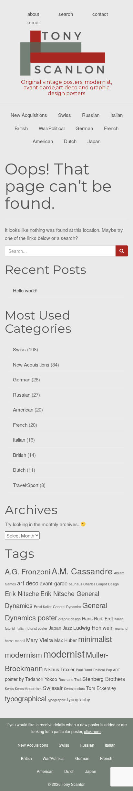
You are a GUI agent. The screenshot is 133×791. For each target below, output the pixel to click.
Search (65, 13)
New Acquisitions (29, 114)
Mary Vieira (39, 640)
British (21, 128)
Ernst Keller (43, 606)
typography (78, 699)
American (43, 141)
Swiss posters (74, 688)
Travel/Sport (25, 484)
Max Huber (65, 640)
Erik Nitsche (22, 593)
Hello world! (25, 290)
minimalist (95, 638)
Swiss (64, 114)
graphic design (69, 618)
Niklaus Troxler (59, 669)
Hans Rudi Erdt (97, 618)
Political (99, 669)
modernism (23, 654)
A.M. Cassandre (82, 571)
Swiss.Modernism (28, 688)
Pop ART (113, 669)
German (84, 128)
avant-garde (53, 583)
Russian (90, 114)
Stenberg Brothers (103, 679)
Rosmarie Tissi (69, 679)
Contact (100, 13)
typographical (25, 698)
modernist (64, 653)
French (111, 128)
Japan (93, 141)
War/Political (52, 128)
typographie (57, 699)
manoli (20, 640)
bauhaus (75, 584)
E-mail (33, 22)
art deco (27, 583)
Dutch (70, 141)
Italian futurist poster (31, 628)
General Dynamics (67, 606)
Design (113, 584)
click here (92, 731)
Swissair (53, 688)
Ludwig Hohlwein (93, 627)
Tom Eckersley (101, 688)
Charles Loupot (95, 584)
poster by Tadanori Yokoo (31, 679)
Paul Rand (84, 669)
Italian (116, 114)
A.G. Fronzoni (27, 571)
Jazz (67, 628)
